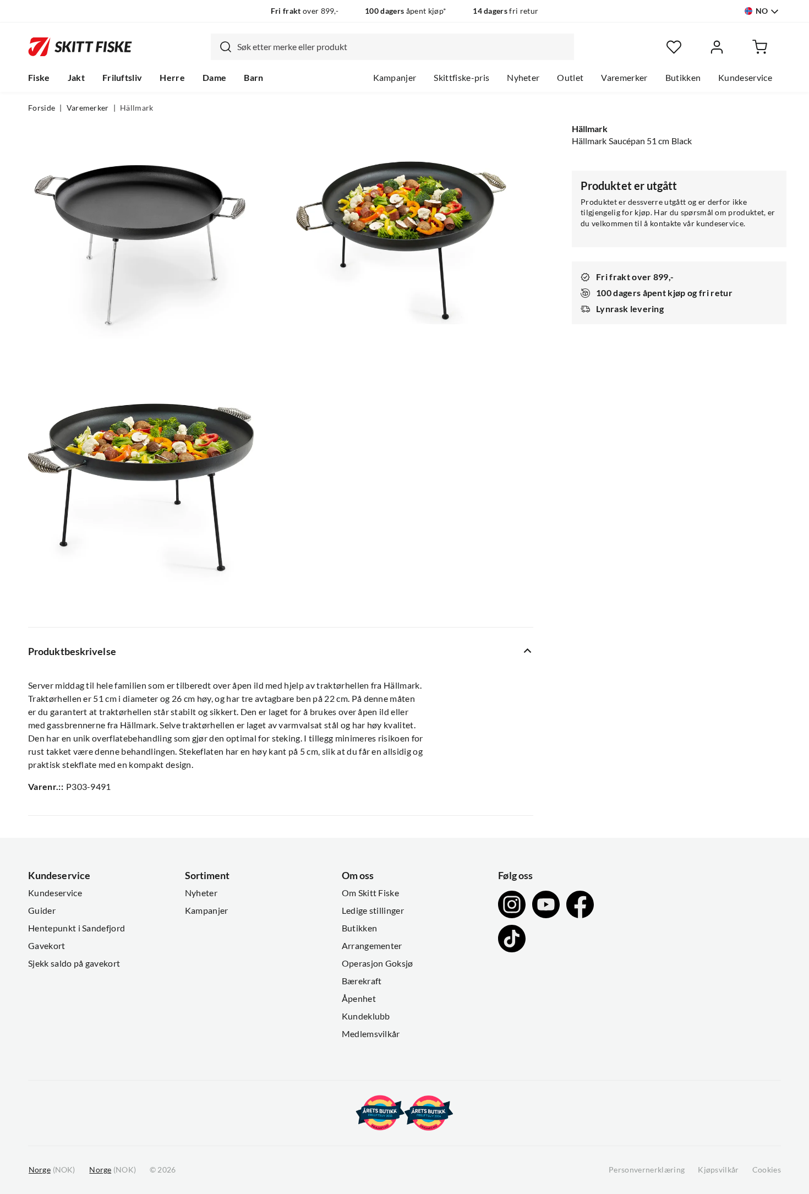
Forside (41, 107)
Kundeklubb (366, 1016)
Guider (42, 910)
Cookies (766, 1169)
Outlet (570, 78)
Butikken (683, 78)
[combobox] (392, 47)
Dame (214, 78)
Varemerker (624, 78)
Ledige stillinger (373, 910)
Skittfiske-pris (461, 78)
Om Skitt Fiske (370, 893)
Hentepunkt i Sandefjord (76, 928)
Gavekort (46, 946)
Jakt (76, 78)
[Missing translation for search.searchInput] (221, 46)
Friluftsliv (122, 78)
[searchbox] (403, 47)
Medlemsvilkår (371, 1034)
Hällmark (137, 107)
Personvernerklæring (647, 1169)
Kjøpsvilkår (718, 1169)
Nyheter (523, 78)
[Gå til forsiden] (80, 46)
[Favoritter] (673, 47)
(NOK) (52, 1169)
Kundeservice (745, 78)
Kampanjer (395, 78)
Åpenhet (359, 999)
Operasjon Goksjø (377, 963)
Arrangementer (372, 946)
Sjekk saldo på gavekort (74, 963)
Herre (172, 78)
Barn (253, 78)
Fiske (39, 78)
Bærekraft (362, 981)
